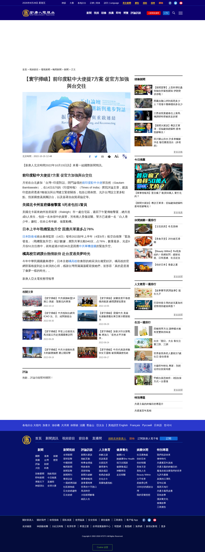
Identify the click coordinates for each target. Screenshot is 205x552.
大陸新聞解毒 (87, 495)
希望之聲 (84, 526)
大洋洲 (65, 425)
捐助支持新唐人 (117, 438)
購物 (161, 3)
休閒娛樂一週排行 (145, 220)
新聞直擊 (67, 470)
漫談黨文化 (162, 499)
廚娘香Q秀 (142, 483)
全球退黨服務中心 (102, 526)
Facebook (170, 3)
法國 (82, 425)
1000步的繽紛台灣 (145, 489)
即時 (118, 13)
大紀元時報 (57, 526)
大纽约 (37, 425)
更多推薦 (178, 212)
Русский (147, 425)
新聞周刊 (67, 474)
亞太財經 (67, 495)
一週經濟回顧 (70, 483)
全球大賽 (51, 485)
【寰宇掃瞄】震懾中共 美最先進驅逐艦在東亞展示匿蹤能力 (114, 316)
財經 (46, 464)
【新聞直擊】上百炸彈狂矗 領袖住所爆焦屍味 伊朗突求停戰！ (168, 91)
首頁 (24, 69)
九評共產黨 (162, 474)
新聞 (89, 13)
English (123, 425)
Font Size (116, 156)
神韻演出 (39, 485)
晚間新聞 (57, 69)
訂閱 (168, 438)
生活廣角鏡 (142, 454)
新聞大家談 (86, 454)
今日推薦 (140, 159)
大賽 (72, 3)
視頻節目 (33, 69)
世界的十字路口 (89, 487)
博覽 (125, 13)
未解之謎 (103, 454)
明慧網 (117, 526)
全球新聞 (67, 454)
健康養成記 (122, 466)
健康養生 (122, 449)
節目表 (83, 438)
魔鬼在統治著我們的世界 (169, 470)
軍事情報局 (86, 479)
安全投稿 (92, 520)
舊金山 (90, 425)
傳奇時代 (161, 458)
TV (167, 13)
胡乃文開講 (122, 462)
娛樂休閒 (142, 449)
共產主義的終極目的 (167, 466)
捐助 (145, 3)
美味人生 (141, 470)
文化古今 (103, 479)
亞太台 (100, 425)
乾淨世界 (71, 526)
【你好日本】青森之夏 (166, 264)
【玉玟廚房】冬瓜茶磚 (166, 226)
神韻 (64, 3)
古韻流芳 (103, 462)
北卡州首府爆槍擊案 (45, 205)
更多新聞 (178, 276)
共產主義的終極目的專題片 (149, 403)
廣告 (137, 3)
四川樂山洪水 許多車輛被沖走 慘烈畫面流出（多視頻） (167, 142)
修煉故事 (161, 503)
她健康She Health (126, 458)
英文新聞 (127, 3)
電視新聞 (45, 69)
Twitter (175, 3)
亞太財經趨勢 (70, 491)
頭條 (103, 13)
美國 (37, 460)
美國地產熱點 (105, 483)
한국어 (168, 425)
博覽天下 (39, 481)
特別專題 (140, 397)
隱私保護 (66, 520)
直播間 (97, 438)
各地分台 (82, 3)
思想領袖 (85, 470)
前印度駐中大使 (34, 175)
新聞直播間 (154, 13)
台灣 (46, 460)
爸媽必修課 (104, 474)
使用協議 (79, 520)
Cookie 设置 (102, 547)
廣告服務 (105, 520)
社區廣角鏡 (68, 487)
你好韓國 (141, 462)
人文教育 (104, 449)
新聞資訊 (51, 438)
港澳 (46, 456)
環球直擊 (67, 458)
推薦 (111, 13)
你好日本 (141, 458)
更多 (163, 526)
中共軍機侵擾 (87, 246)
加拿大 (46, 425)
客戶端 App (132, 520)
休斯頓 (74, 425)
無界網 (138, 526)
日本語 (158, 425)
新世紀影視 (151, 526)
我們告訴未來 (163, 454)
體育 (55, 460)
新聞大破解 (86, 474)
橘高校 (27, 254)
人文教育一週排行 (145, 284)
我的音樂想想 (143, 495)
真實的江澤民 (163, 479)
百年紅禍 (161, 483)
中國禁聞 (67, 462)
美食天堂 (141, 466)
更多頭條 (178, 152)
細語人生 (85, 499)
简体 (98, 3)
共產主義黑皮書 (165, 491)
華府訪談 (67, 479)
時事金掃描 (86, 462)
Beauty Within (144, 474)
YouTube (181, 3)
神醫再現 (121, 470)
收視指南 (54, 520)
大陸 (37, 468)
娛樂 (55, 456)
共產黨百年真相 (143, 410)
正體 (92, 3)
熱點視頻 (51, 473)
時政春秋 (85, 466)
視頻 (96, 13)
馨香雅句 (103, 466)
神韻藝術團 (42, 526)
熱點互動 (85, 458)
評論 (37, 464)
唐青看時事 (86, 483)
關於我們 (41, 520)
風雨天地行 (162, 487)
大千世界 (141, 479)
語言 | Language (111, 3)
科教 (46, 468)
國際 (37, 456)
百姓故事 (161, 495)
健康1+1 (121, 454)
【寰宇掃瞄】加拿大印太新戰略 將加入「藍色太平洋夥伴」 (114, 334)
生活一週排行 (143, 322)
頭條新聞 (140, 79)
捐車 (153, 3)
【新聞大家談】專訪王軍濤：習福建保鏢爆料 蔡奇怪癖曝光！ (167, 129)
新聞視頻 (69, 449)
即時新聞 (39, 477)
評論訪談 (136, 13)
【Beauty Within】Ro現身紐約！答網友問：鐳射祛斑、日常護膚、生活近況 (167, 254)
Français (135, 425)
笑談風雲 (103, 458)
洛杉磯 (56, 425)
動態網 (128, 526)
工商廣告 (161, 507)
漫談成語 (103, 470)
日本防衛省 (29, 236)
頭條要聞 (39, 473)
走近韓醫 (121, 474)
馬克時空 (85, 491)
